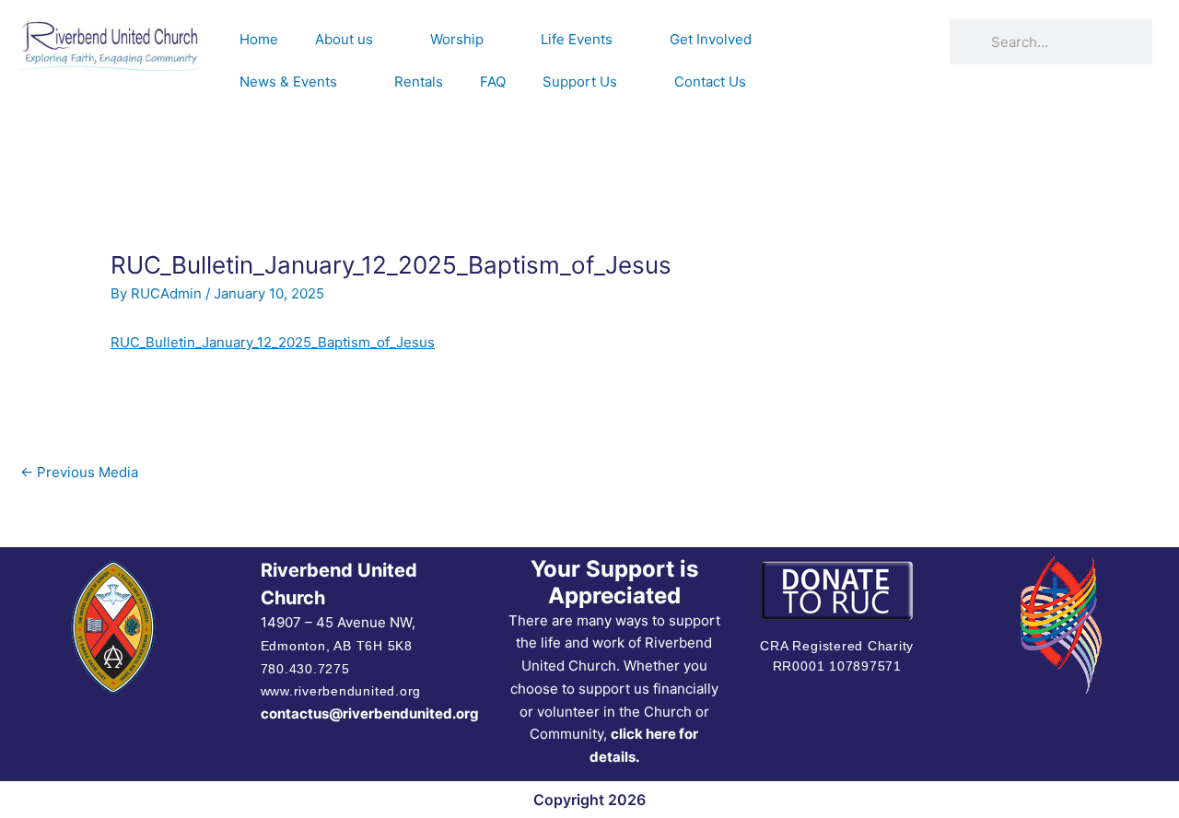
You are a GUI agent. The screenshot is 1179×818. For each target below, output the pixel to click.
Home (258, 39)
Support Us (580, 81)
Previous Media (79, 472)
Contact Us (710, 81)
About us (344, 39)
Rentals (418, 81)
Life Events (577, 39)
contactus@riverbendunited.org (370, 713)
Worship (457, 39)
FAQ (493, 81)
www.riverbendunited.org (341, 691)
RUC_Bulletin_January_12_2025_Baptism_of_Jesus (273, 342)
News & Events (288, 81)
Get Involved (711, 39)
